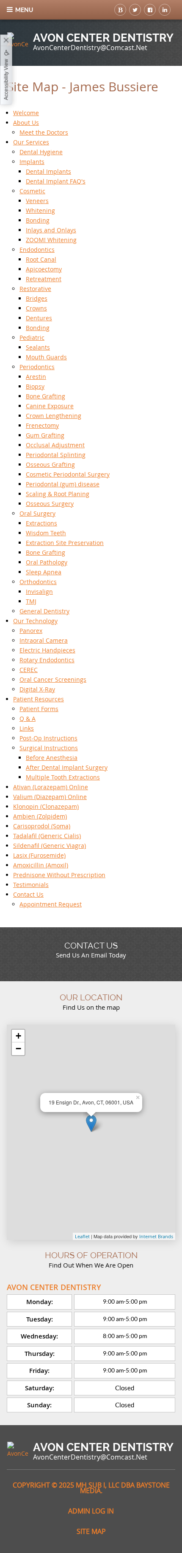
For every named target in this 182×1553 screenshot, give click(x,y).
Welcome (26, 113)
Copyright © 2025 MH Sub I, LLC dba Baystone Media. (91, 1487)
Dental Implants (48, 171)
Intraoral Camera (43, 640)
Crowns (36, 308)
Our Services (31, 142)
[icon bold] (120, 10)
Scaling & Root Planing (57, 494)
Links (26, 728)
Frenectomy (42, 425)
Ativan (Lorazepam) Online (50, 787)
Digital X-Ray (37, 689)
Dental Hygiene (41, 152)
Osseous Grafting (50, 464)
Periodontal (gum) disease (62, 484)
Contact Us (28, 894)
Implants (31, 162)
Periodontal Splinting (55, 455)
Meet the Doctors (43, 132)
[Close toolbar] (6, 40)
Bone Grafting (45, 396)
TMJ (31, 601)
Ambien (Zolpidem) (40, 816)
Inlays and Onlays (51, 230)
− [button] (18, 1048)
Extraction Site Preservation (65, 543)
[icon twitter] (135, 10)
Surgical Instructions (48, 748)
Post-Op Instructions (48, 738)
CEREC (28, 670)
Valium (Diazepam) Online (50, 797)
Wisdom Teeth (46, 533)
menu (24, 9)
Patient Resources (38, 699)
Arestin (36, 377)
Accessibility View (6, 79)
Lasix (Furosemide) (39, 855)
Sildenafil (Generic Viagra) (49, 845)
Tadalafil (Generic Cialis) (47, 836)
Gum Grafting (45, 435)
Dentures (39, 318)
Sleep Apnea (43, 572)
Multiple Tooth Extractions (63, 777)
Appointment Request (50, 904)
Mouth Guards (46, 357)
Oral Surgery (37, 513)
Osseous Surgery (50, 504)
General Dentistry (44, 611)
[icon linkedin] (165, 10)
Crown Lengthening (53, 416)
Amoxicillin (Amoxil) (40, 865)
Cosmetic (32, 191)
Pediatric (31, 337)
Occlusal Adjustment (55, 445)
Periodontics (37, 367)
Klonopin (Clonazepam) (46, 806)
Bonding (38, 220)
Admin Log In (91, 1511)
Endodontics (37, 250)
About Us (26, 123)
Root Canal (41, 259)
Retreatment (43, 279)
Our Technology (35, 621)
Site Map (91, 1531)
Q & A (27, 718)
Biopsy (35, 386)
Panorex (30, 631)
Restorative (35, 289)
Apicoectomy (44, 269)
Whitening (40, 210)
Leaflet (82, 1236)
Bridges (36, 298)
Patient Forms (38, 709)
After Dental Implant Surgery (67, 767)
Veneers (37, 201)
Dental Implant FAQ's (55, 181)
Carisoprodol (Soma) (41, 826)
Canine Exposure (50, 406)
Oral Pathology (46, 562)
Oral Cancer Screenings (52, 679)
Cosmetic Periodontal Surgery (68, 474)
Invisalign (39, 591)
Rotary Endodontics (46, 660)
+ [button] (18, 1036)
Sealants (38, 347)
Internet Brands (156, 1236)
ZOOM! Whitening (51, 240)
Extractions (41, 523)
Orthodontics (38, 582)
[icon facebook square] (150, 10)
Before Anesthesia (51, 758)
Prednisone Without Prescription (59, 875)
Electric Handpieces (47, 650)
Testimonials (31, 885)
